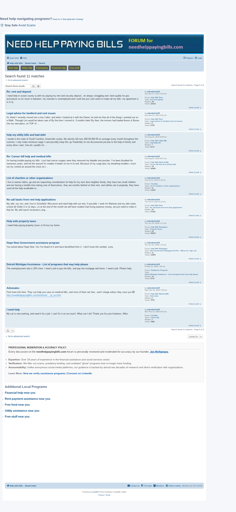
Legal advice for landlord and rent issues (166, 121)
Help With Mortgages (159, 227)
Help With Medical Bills (160, 162)
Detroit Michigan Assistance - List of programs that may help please (171, 274)
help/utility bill (155, 143)
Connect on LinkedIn (79, 373)
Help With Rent (157, 97)
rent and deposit (156, 100)
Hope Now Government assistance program (33, 242)
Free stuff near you (17, 416)
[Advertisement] (84, 10)
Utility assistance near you (22, 410)
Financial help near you (20, 392)
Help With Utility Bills (159, 141)
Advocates (154, 296)
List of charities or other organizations (165, 186)
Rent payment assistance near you (27, 398)
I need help (154, 317)
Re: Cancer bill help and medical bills (29, 156)
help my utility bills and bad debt (26, 134)
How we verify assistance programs (44, 373)
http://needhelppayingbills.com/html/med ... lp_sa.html (34, 295)
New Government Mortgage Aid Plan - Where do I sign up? (173, 251)
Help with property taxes (21, 221)
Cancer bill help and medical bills (163, 164)
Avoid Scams (27, 25)
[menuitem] (23, 58)
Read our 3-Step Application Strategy (68, 19)
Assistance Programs (159, 270)
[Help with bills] (104, 44)
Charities (154, 184)
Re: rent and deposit (19, 91)
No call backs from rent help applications (166, 207)
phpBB (95, 492)
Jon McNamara (159, 351)
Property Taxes (156, 229)
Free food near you (17, 404)
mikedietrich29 (153, 92)
